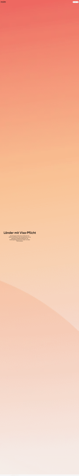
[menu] (77, 2)
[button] (75, 2)
